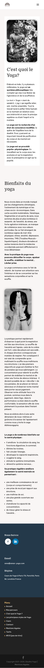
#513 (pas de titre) (14, 636)
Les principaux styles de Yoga (18, 617)
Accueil (9, 606)
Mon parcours (11, 610)
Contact (9, 625)
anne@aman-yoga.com (14, 563)
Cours (8, 621)
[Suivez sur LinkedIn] (15, 542)
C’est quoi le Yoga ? (14, 614)
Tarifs (8, 632)
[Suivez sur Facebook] (8, 542)
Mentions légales (13, 628)
